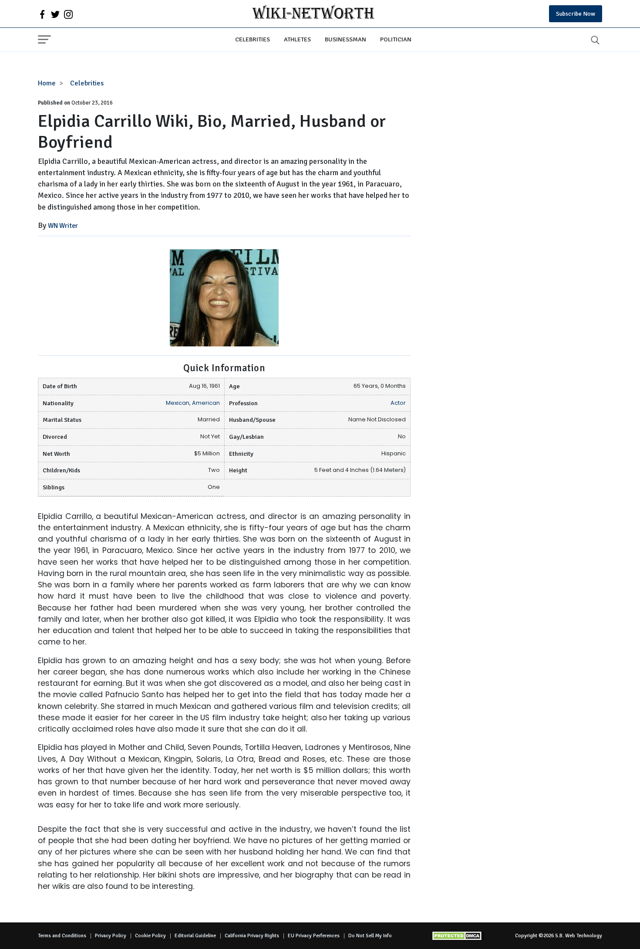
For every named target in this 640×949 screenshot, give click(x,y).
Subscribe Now (575, 13)
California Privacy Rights (252, 935)
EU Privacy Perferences (314, 935)
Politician (395, 39)
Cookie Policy (150, 935)
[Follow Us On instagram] (68, 14)
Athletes (297, 39)
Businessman (345, 39)
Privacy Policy (110, 935)
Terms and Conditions (62, 935)
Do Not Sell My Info (370, 935)
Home (47, 83)
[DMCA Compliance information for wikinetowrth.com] (458, 935)
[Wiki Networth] (313, 13)
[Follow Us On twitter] (55, 14)
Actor (398, 403)
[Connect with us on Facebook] (42, 14)
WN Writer (63, 225)
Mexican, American (193, 403)
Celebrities (252, 39)
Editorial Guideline (195, 935)
